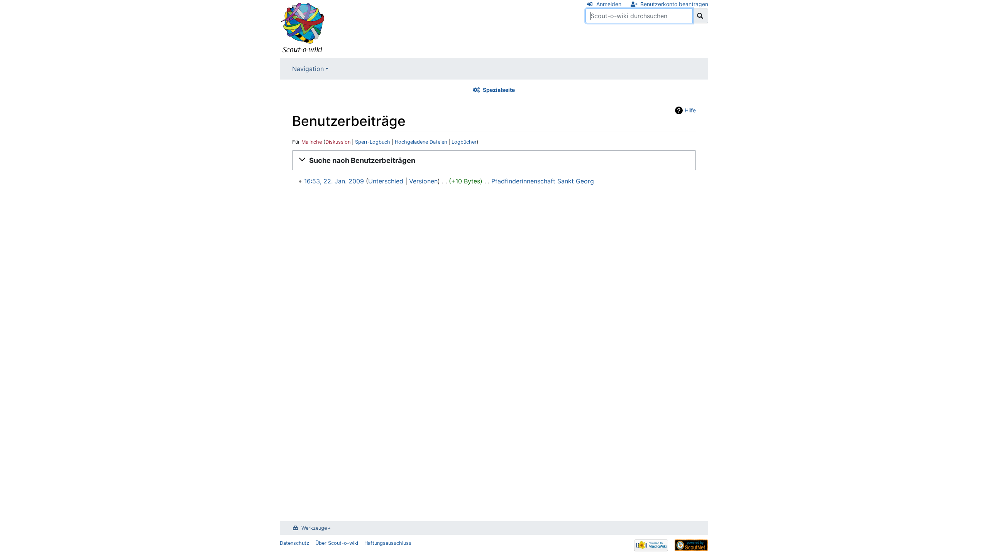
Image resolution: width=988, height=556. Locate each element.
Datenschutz (294, 543)
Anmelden (608, 4)
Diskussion (337, 142)
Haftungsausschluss (387, 543)
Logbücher (464, 142)
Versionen (423, 181)
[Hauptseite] (303, 28)
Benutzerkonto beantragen (674, 4)
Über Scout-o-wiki (336, 543)
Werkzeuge (314, 528)
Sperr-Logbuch (372, 142)
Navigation (308, 69)
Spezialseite (499, 89)
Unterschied (385, 181)
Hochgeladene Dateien (421, 142)
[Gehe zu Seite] (700, 15)
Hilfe (690, 110)
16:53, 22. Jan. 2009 (334, 181)
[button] (494, 160)
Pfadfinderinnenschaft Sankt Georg (542, 181)
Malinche (311, 142)
